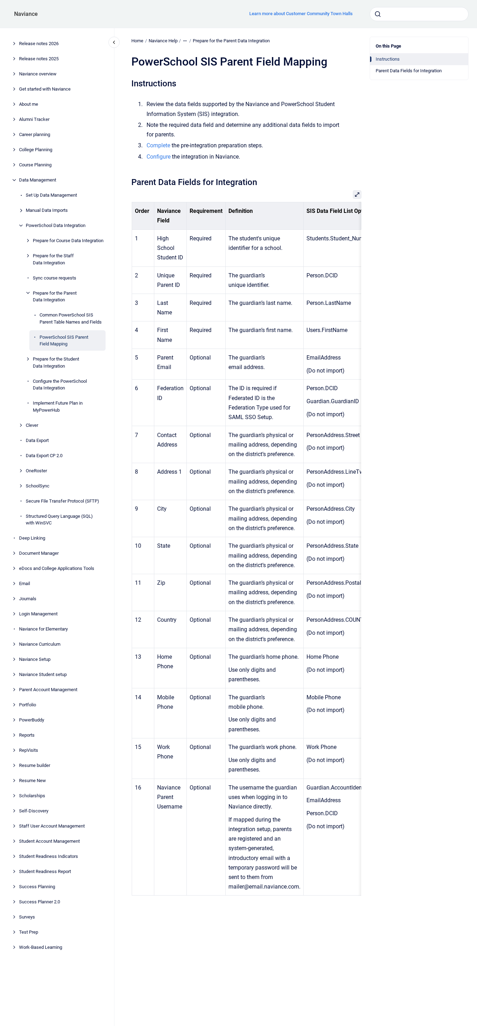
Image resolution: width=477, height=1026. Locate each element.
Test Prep (28, 932)
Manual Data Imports (47, 210)
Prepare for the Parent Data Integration (55, 296)
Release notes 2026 (39, 43)
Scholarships (32, 795)
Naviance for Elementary (43, 629)
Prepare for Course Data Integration (68, 240)
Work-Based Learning (40, 947)
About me (28, 104)
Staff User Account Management (52, 826)
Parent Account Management (48, 689)
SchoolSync (37, 485)
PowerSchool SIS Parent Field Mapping (64, 340)
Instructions (388, 59)
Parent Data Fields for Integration (409, 70)
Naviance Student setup (43, 674)
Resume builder (34, 765)
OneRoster (36, 470)
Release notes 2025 (39, 58)
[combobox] (419, 14)
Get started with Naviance (45, 89)
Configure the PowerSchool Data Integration (60, 384)
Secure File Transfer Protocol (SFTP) (62, 500)
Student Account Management (49, 841)
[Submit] (377, 14)
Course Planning (35, 164)
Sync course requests (54, 277)
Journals (27, 598)
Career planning (34, 134)
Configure (159, 156)
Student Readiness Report (45, 871)
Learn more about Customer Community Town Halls (301, 13)
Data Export (37, 440)
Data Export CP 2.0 (44, 455)
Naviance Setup (34, 659)
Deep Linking (32, 538)
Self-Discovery (33, 810)
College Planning (35, 149)
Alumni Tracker (34, 119)
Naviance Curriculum (39, 644)
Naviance (26, 14)
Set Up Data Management (51, 195)
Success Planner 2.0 (39, 901)
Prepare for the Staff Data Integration (53, 259)
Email (24, 583)
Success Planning (37, 886)
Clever (32, 425)
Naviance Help (163, 40)
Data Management (37, 180)
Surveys (27, 917)
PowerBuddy (31, 720)
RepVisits (28, 750)
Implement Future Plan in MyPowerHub (58, 406)
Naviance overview (37, 73)
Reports (27, 735)
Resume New (32, 780)
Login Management (38, 613)
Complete (159, 145)
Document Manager (39, 553)
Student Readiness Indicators (48, 856)
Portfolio (27, 704)
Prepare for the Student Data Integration (56, 362)
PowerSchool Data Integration (55, 225)
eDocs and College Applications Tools (56, 568)
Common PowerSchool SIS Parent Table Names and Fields (71, 318)
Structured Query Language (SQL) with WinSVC (59, 519)
